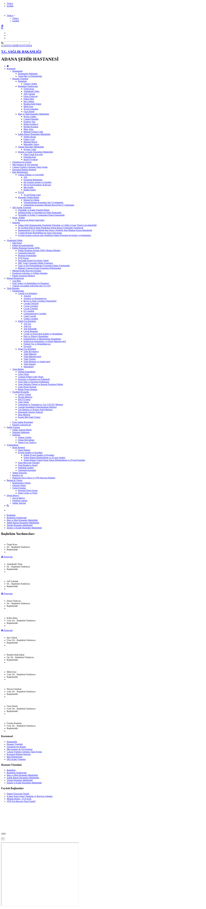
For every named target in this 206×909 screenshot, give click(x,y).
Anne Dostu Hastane (27, 387)
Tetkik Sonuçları (19, 473)
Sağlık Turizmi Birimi (22, 430)
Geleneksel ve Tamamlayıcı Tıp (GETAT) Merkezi (40, 404)
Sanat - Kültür (18, 217)
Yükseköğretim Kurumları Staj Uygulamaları (43, 202)
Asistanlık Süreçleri (26, 253)
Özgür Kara (29, 89)
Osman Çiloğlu (30, 84)
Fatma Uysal (29, 139)
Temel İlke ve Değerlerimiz (30, 76)
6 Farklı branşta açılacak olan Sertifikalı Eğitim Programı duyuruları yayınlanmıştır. (54, 235)
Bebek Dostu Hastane (27, 389)
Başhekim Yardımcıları (28, 86)
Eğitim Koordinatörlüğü (22, 245)
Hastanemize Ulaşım (21, 483)
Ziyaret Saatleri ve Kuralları (30, 452)
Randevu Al (17, 475)
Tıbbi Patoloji (30, 364)
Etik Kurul (17, 243)
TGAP (21, 192)
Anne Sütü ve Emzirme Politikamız (33, 382)
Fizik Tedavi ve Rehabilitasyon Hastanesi (30, 283)
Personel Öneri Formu (28, 490)
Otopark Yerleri (19, 485)
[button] (11, 15)
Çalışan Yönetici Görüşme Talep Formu (30, 167)
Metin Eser (28, 106)
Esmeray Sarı (29, 121)
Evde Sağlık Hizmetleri (22, 422)
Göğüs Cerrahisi (31, 318)
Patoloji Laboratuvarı (21, 425)
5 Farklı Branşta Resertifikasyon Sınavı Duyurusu (40, 233)
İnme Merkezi (24, 414)
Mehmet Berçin (30, 142)
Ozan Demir (29, 111)
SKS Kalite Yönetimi (21, 207)
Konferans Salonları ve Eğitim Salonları (30, 273)
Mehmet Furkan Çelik (33, 132)
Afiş (25, 177)
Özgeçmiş (8, 557)
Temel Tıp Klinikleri (27, 349)
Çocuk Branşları (31, 331)
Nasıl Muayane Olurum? (29, 462)
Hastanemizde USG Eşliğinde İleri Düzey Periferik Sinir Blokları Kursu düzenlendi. (55, 230)
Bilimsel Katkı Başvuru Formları (26, 270)
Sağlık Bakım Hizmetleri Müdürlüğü (34, 134)
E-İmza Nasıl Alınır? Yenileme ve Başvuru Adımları (30, 796)
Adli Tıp (27, 326)
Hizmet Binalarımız (15, 278)
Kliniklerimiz (18, 291)
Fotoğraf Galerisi (19, 500)
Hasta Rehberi (18, 447)
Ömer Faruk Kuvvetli (33, 154)
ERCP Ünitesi (24, 399)
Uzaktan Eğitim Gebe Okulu (30, 377)
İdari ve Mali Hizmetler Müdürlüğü (33, 114)
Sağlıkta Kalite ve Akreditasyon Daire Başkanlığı (39, 212)
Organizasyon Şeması (22, 162)
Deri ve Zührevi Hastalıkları (36, 336)
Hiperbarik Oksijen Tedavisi (30, 412)
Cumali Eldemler (31, 119)
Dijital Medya (13, 495)
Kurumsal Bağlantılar (33, 180)
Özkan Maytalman (26, 440)
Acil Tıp (27, 324)
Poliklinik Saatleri (26, 467)
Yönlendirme (12, 445)
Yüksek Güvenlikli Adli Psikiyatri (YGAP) (31, 286)
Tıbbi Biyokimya (31, 351)
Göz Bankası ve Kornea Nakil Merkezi (35, 409)
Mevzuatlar (28, 187)
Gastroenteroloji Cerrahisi (35, 313)
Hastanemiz (17, 71)
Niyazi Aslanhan (31, 109)
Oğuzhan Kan (30, 157)
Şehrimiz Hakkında (20, 432)
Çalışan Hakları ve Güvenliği (31, 174)
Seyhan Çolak (30, 149)
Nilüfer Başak (30, 137)
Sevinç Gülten (30, 116)
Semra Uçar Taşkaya (27, 442)
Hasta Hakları (24, 450)
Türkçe (10, 3)
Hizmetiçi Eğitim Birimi (28, 197)
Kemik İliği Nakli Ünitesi (29, 417)
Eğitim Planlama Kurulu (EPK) (26, 248)
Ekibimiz (16, 435)
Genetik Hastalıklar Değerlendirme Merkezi (37, 407)
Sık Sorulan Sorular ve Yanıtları (37, 182)
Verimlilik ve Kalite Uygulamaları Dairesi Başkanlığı (41, 215)
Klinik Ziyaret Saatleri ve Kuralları (39, 455)
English (10, 6)
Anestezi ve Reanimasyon (35, 298)
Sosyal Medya (18, 498)
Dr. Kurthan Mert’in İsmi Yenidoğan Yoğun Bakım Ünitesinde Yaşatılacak (50, 228)
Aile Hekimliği (30, 329)
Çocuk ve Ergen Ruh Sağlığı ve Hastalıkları (43, 334)
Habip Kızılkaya (31, 124)
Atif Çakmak (29, 94)
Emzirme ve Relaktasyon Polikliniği (34, 379)
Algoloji (27, 296)
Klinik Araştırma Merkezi (23, 276)
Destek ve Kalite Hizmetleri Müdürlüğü (35, 152)
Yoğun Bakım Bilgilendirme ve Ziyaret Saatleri (44, 457)
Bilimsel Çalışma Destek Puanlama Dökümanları (39, 268)
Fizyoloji (27, 346)
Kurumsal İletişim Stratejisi (24, 169)
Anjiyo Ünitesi (24, 394)
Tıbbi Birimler (13, 288)
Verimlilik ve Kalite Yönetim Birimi (33, 210)
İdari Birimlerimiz (20, 172)
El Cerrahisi (29, 311)
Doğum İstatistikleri (26, 372)
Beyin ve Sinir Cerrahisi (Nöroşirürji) (40, 301)
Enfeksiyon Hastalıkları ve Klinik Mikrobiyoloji (45, 341)
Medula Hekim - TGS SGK (19, 799)
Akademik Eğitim (14, 240)
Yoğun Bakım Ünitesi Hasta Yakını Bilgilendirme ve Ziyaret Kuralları (54, 460)
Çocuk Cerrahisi (31, 306)
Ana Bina (16, 281)
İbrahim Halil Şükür (32, 104)
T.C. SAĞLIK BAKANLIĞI (21, 51)
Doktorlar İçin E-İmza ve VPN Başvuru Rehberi (33, 478)
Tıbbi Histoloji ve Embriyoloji (37, 361)
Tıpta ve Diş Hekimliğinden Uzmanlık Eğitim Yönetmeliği (44, 265)
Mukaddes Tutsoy (31, 144)
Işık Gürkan (29, 101)
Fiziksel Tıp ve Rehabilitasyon (37, 344)
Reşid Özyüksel (31, 159)
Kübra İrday (29, 99)
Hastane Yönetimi (20, 78)
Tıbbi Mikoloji (30, 354)
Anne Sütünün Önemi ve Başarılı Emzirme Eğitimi (40, 384)
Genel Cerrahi (30, 316)
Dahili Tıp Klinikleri (27, 321)
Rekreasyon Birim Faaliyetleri (31, 220)
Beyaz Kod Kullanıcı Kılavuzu (37, 185)
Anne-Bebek (18, 369)
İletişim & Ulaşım (14, 480)
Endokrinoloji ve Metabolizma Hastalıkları (42, 339)
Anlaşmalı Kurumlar (27, 470)
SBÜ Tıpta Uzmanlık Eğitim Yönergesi (35, 263)
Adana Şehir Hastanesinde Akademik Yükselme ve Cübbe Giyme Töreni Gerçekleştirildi (57, 225)
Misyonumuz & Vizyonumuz (25, 164)
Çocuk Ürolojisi (31, 308)
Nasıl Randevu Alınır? (28, 465)
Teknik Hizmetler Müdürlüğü (31, 147)
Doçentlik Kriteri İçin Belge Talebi (33, 260)
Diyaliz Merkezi (25, 397)
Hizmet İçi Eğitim (31, 200)
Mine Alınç (28, 129)
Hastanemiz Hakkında (28, 73)
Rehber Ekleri (30, 190)
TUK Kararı (23, 258)
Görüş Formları (19, 488)
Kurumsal (11, 68)
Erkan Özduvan (31, 96)
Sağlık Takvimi (19, 503)
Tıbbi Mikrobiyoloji (32, 356)
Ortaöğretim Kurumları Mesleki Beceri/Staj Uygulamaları (49, 205)
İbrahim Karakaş (31, 126)
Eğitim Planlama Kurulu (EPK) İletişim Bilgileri (39, 250)
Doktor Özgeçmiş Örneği (18, 794)
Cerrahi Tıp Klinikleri (27, 293)
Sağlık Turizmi (13, 427)
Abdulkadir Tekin (31, 91)
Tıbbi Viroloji (30, 359)
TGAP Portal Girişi (32, 195)
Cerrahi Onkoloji (31, 303)
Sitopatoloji (29, 366)
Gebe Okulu (23, 374)
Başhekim (22, 81)
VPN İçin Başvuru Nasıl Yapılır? (21, 801)
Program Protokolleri (27, 255)
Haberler (16, 222)
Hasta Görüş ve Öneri (27, 493)
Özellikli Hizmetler (20, 392)
